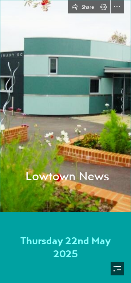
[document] (65, 141)
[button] (82, 6)
